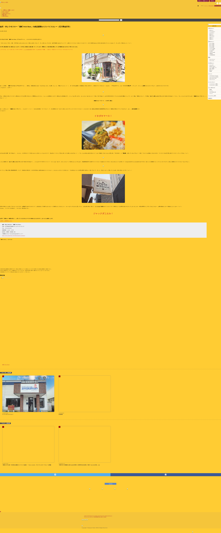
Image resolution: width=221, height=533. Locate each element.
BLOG (92, 515)
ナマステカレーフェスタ (213, 75)
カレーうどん (211, 60)
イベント (210, 73)
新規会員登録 (211, 5)
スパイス (211, 90)
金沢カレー (211, 30)
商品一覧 (4, 14)
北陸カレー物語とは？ (203, 0)
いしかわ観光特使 (28, 49)
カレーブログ (5, 12)
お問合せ (212, 0)
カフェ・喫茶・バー (213, 67)
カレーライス (211, 36)
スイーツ (211, 93)
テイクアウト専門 (212, 95)
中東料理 (211, 53)
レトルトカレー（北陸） (213, 83)
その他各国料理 (212, 54)
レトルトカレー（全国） (213, 85)
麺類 (209, 57)
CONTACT (109, 515)
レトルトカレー (211, 81)
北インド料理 (211, 43)
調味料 (210, 89)
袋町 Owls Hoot (5, 364)
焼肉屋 (210, 71)
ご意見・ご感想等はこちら (6, 220)
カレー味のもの (211, 87)
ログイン (206, 5)
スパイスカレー (212, 31)
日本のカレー (211, 28)
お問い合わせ (5, 16)
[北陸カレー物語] (4, 2)
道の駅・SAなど (212, 66)
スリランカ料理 (212, 48)
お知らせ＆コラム (6, 13)
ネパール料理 (211, 49)
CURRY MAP (97, 515)
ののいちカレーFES (212, 78)
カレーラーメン (212, 59)
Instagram (110, 483)
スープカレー (211, 32)
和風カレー (211, 37)
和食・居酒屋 (211, 68)
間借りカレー (211, 35)
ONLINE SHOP (103, 515)
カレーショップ (5, 11)
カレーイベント (212, 79)
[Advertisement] (110, 502)
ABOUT (86, 515)
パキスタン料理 (212, 52)
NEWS (89, 515)
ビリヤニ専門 (211, 47)
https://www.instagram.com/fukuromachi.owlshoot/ (13, 235)
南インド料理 (211, 44)
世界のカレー (211, 41)
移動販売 (210, 98)
